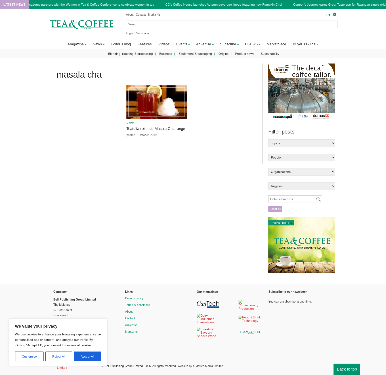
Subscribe (142, 33)
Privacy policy (134, 298)
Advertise (131, 325)
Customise (29, 356)
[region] (58, 342)
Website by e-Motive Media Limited (200, 366)
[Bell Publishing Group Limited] (74, 366)
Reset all (275, 209)
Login (129, 33)
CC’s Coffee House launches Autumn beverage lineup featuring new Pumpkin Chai (223, 4)
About (130, 14)
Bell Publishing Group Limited (124, 366)
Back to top (347, 369)
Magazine (131, 331)
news (130, 123)
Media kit (154, 14)
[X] (334, 15)
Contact (141, 14)
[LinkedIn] (328, 15)
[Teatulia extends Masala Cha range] (156, 118)
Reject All (58, 356)
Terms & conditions (137, 305)
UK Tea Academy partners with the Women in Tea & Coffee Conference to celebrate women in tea (85, 4)
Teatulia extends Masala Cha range (155, 129)
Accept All (87, 356)
